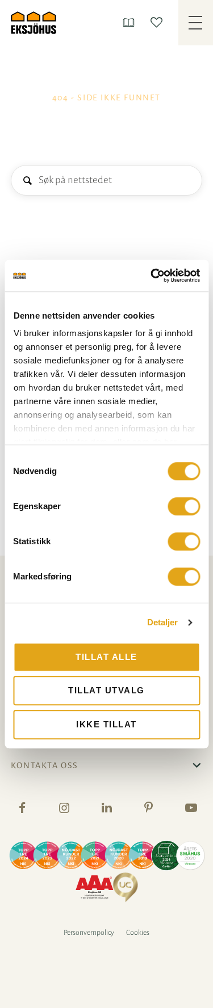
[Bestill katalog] (131, 22)
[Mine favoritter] (159, 22)
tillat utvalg (106, 690)
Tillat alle (106, 657)
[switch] (184, 506)
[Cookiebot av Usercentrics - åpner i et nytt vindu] (151, 275)
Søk (27, 181)
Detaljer (162, 622)
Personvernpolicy (89, 933)
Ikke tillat (106, 724)
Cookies (137, 933)
